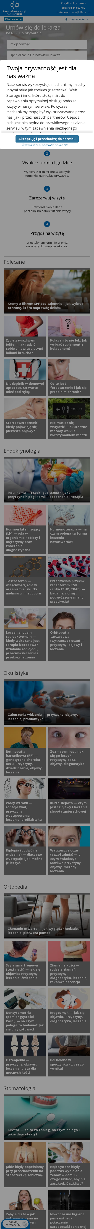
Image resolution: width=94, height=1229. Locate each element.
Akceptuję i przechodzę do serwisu (47, 139)
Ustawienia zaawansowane (45, 144)
